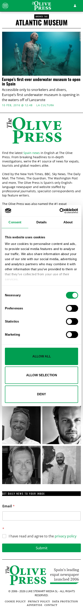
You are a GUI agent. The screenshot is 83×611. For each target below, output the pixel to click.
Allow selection (41, 375)
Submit (41, 547)
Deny (41, 394)
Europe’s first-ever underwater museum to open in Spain (41, 81)
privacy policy (65, 536)
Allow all (41, 356)
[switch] (72, 308)
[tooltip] (21, 425)
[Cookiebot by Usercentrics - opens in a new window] (59, 211)
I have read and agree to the (42, 536)
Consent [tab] (15, 222)
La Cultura (45, 105)
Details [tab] (41, 222)
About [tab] (68, 222)
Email (8, 506)
